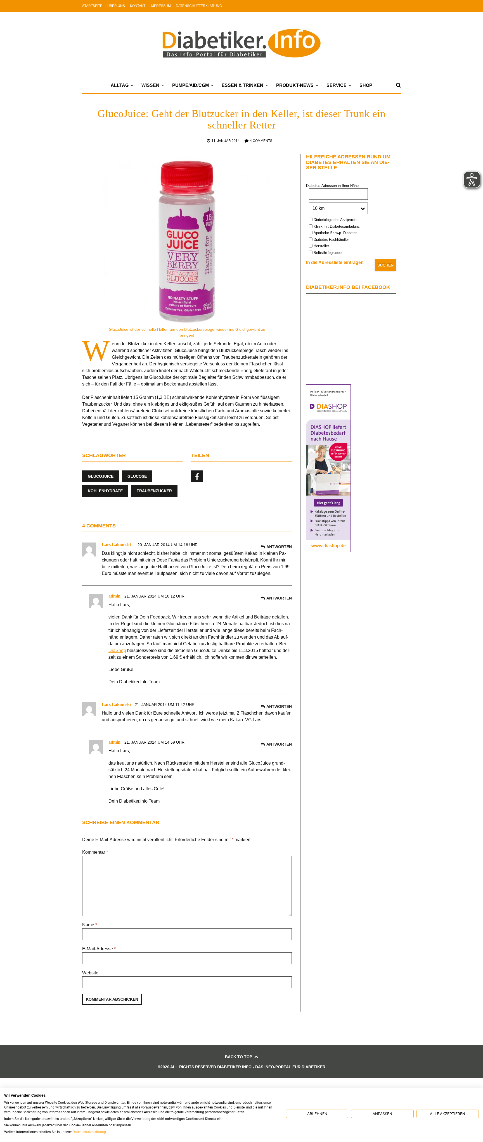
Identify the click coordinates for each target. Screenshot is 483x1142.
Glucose (137, 476)
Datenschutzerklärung (199, 6)
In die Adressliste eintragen (335, 262)
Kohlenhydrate (105, 491)
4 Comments (261, 141)
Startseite (92, 6)
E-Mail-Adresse (99, 948)
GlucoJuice (100, 476)
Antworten (279, 546)
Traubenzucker (154, 491)
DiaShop (117, 650)
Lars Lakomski (116, 544)
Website (90, 972)
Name (89, 924)
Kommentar (95, 852)
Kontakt (137, 6)
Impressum (160, 6)
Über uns (116, 6)
